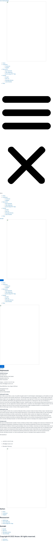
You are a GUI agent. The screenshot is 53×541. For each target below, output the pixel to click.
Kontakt (4, 75)
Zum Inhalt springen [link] (4, 0)
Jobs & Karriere (8, 81)
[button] (26, 139)
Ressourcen (5, 69)
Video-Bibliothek (8, 72)
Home (4, 63)
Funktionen (5, 64)
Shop (4, 83)
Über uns (7, 78)
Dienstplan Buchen (9, 80)
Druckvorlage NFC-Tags (10, 74)
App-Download (8, 70)
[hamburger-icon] (2, 280)
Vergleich (7, 67)
